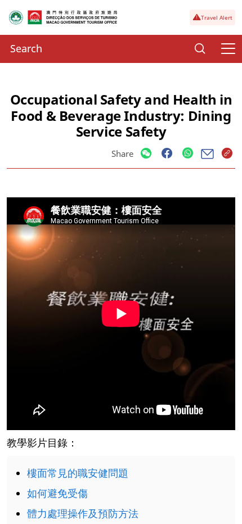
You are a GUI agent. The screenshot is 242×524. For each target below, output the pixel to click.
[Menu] (228, 49)
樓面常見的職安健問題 (77, 473)
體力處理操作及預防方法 (82, 513)
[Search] (200, 49)
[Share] (146, 154)
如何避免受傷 (57, 493)
